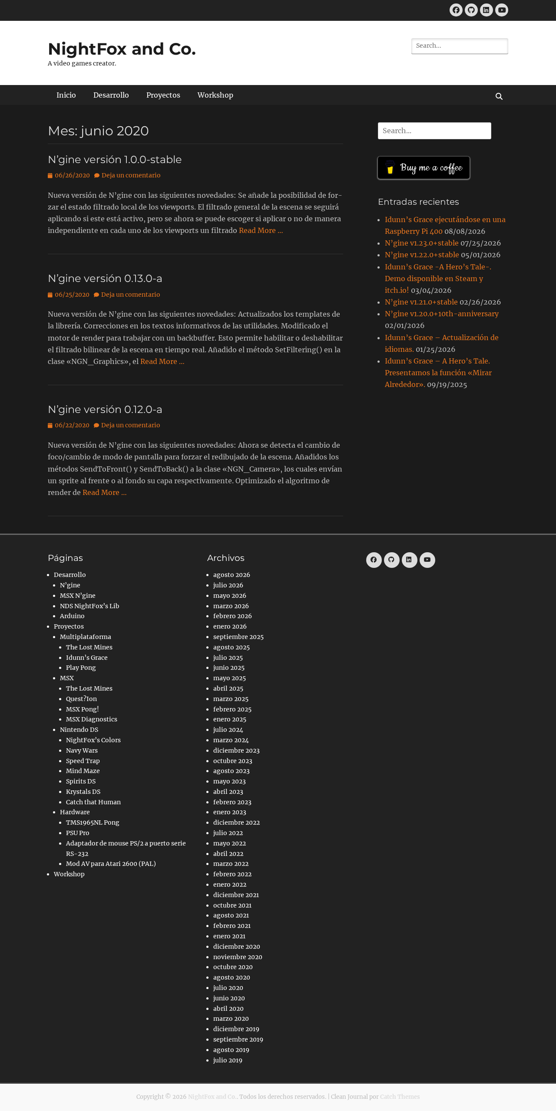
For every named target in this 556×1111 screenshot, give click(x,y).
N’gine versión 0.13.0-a (105, 278)
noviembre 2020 (237, 957)
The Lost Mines (89, 647)
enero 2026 (230, 626)
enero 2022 (229, 884)
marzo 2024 (231, 740)
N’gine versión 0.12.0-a (105, 409)
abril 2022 (228, 854)
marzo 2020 (231, 1019)
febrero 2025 (232, 709)
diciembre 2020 (236, 946)
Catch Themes (400, 1097)
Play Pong (81, 668)
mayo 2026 (229, 596)
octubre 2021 (232, 905)
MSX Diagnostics (91, 719)
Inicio (66, 95)
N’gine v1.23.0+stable (422, 243)
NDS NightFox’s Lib (89, 606)
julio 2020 (228, 988)
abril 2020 (228, 1009)
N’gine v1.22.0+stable (422, 254)
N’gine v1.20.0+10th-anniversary (442, 313)
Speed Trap (83, 761)
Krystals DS (83, 792)
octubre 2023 (232, 761)
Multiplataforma (85, 637)
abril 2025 (228, 688)
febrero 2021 (232, 926)
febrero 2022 (232, 874)
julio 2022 (228, 833)
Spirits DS (81, 781)
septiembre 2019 (238, 1039)
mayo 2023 (229, 781)
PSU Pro (77, 833)
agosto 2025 (231, 647)
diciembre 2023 (236, 750)
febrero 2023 (232, 802)
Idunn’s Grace (87, 658)
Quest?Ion (81, 699)
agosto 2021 (231, 915)
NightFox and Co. (122, 49)
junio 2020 (229, 998)
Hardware (75, 812)
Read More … (261, 230)
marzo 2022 (230, 864)
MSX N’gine (78, 596)
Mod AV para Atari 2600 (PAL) (111, 864)
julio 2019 (227, 1060)
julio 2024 (228, 730)
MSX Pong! (82, 709)
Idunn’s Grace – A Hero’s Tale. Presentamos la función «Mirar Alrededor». (438, 373)
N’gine (70, 585)
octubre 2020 (233, 967)
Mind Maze (83, 771)
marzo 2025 (230, 699)
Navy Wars (82, 750)
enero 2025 (229, 719)
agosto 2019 (231, 1050)
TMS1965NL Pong (92, 822)
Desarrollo (111, 95)
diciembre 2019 (236, 1029)
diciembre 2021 (236, 895)
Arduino (72, 616)
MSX (67, 678)
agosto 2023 (231, 771)
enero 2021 (229, 936)
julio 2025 (228, 658)
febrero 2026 (232, 616)
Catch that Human (93, 802)
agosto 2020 (231, 977)
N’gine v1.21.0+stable (421, 302)
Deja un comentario (131, 175)
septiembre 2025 (238, 637)
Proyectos (163, 95)
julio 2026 (228, 585)
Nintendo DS (79, 730)
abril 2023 (228, 792)
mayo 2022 (229, 843)
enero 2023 (229, 812)
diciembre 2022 (236, 822)
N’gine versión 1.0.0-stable (115, 159)
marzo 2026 (231, 606)
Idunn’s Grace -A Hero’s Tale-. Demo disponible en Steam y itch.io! (438, 278)
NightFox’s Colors (93, 740)
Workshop (215, 95)
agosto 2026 (231, 575)
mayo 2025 (229, 678)
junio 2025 (229, 668)
